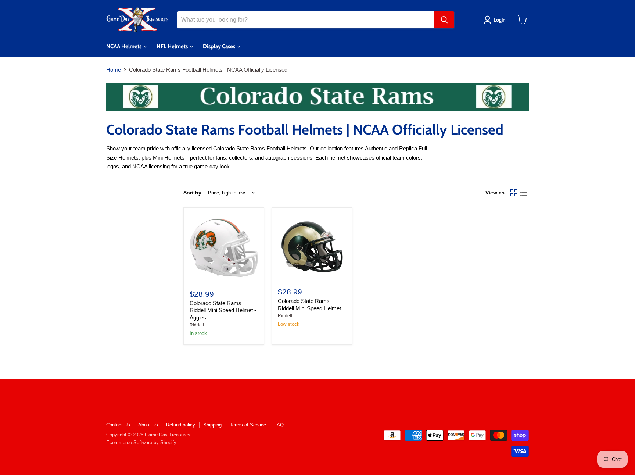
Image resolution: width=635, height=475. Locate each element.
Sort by (192, 193)
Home (113, 70)
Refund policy (180, 425)
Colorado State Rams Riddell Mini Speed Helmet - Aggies (223, 310)
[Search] (444, 19)
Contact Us (118, 425)
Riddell (197, 325)
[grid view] (514, 193)
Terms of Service (248, 425)
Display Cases (219, 46)
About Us (148, 425)
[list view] (524, 193)
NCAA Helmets (124, 46)
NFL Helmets (173, 46)
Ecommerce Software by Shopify (141, 442)
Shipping (212, 425)
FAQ (279, 425)
